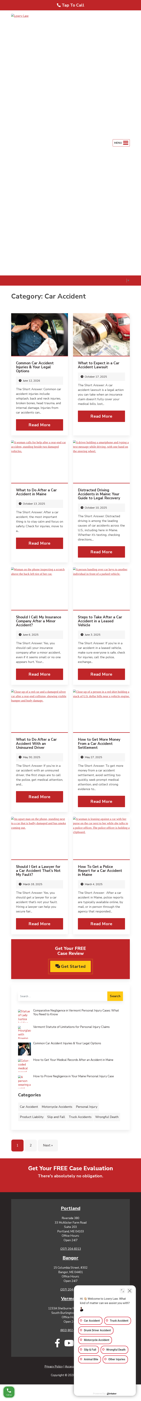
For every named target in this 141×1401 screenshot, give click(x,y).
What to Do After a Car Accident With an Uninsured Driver (36, 743)
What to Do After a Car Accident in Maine (36, 492)
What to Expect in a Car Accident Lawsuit (98, 365)
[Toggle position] (122, 1290)
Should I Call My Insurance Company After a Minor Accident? (38, 621)
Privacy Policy (54, 1367)
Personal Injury (86, 1107)
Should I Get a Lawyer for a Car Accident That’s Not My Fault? (38, 870)
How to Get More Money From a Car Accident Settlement (99, 743)
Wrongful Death (106, 1117)
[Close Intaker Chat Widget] (129, 1290)
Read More (39, 425)
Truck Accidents (80, 1117)
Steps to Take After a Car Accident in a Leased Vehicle (100, 621)
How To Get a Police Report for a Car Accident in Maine (100, 870)
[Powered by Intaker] (112, 1394)
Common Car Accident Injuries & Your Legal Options (35, 367)
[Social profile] (57, 1343)
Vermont (70, 1299)
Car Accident (29, 1107)
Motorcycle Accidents (57, 1107)
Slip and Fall (56, 1117)
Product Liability (32, 1117)
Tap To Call (72, 5)
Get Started (73, 966)
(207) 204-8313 (70, 1249)
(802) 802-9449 (70, 1330)
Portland (70, 1208)
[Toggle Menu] (125, 143)
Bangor (70, 1258)
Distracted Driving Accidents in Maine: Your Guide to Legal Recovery (99, 494)
